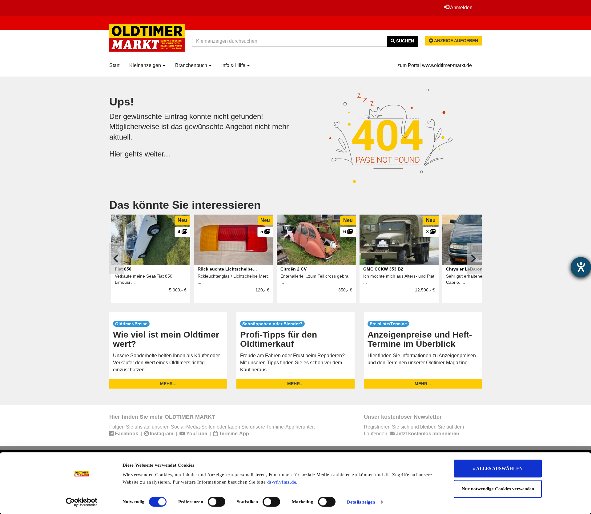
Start (114, 65)
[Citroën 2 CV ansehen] (316, 240)
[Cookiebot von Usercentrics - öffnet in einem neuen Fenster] (82, 502)
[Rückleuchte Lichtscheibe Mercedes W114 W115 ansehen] (233, 240)
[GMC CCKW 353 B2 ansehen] (399, 240)
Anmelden (460, 7)
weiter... (157, 154)
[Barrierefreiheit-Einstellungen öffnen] (581, 267)
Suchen (404, 40)
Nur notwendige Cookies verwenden (498, 488)
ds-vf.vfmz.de (281, 482)
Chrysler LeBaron (464, 269)
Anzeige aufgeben (455, 40)
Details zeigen (361, 502)
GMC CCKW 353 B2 (383, 269)
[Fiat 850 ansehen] (150, 240)
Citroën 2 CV (293, 269)
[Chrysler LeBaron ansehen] (481, 240)
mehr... (168, 383)
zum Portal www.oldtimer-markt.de (434, 65)
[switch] (216, 502)
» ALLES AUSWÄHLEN (498, 468)
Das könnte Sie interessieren (185, 205)
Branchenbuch (191, 65)
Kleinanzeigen (145, 65)
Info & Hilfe (234, 65)
